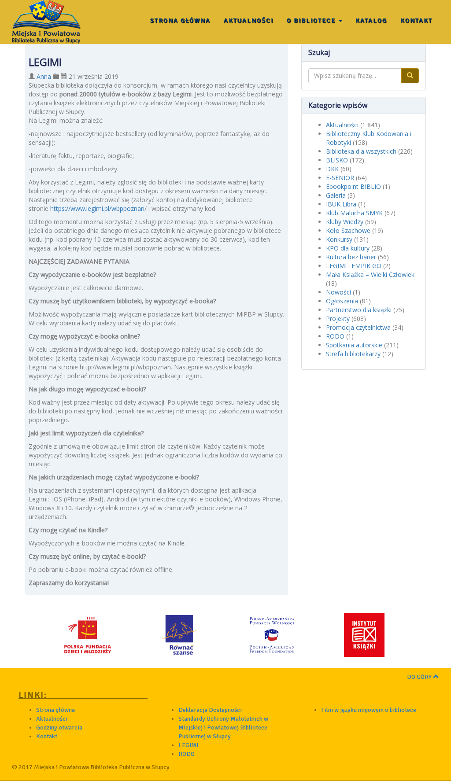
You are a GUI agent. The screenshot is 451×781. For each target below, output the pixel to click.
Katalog (371, 20)
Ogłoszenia (342, 301)
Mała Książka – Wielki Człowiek (370, 274)
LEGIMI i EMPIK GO (353, 266)
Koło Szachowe (348, 230)
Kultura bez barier (351, 257)
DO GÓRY (420, 677)
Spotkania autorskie (354, 345)
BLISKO (337, 160)
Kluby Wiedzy (344, 221)
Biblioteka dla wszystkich (361, 151)
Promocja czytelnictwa (358, 327)
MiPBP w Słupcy (46, 22)
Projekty (338, 318)
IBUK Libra (341, 204)
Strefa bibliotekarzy (353, 354)
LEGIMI (188, 745)
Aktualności (249, 20)
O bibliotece (312, 20)
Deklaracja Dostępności (210, 710)
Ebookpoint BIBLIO (353, 186)
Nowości (338, 292)
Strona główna (180, 20)
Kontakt (416, 20)
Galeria (336, 195)
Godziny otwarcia (59, 727)
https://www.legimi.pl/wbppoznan (97, 208)
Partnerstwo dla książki (359, 310)
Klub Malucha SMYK (354, 213)
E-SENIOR (340, 177)
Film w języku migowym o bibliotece (368, 710)
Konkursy (339, 239)
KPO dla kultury (348, 248)
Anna (44, 76)
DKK (332, 169)
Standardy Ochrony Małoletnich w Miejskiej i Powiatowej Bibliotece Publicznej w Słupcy (223, 727)
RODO (335, 336)
